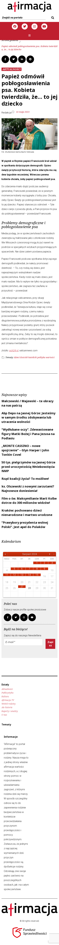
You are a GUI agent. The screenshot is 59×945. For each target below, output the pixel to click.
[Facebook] (15, 26)
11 (6, 575)
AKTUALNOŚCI (11, 69)
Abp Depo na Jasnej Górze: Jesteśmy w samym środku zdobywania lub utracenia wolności (28, 417)
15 (37, 575)
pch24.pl (13, 350)
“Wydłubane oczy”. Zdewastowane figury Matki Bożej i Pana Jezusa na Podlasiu (28, 433)
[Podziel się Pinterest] (30, 59)
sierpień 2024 (29, 554)
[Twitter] (25, 26)
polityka (41, 357)
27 (22, 586)
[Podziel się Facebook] (5, 59)
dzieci (17, 357)
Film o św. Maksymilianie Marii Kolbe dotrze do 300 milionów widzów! (29, 500)
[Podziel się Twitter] (13, 59)
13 (22, 575)
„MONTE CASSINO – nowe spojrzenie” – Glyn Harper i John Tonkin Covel (25, 450)
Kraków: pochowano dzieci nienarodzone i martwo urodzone (27, 512)
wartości (50, 357)
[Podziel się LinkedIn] (22, 59)
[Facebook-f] (7, 617)
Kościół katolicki (28, 357)
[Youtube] (44, 26)
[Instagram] (34, 26)
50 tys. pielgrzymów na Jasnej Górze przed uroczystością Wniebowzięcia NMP (28, 466)
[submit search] (52, 17)
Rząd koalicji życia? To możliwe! (25, 479)
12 (14, 575)
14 (29, 575)
